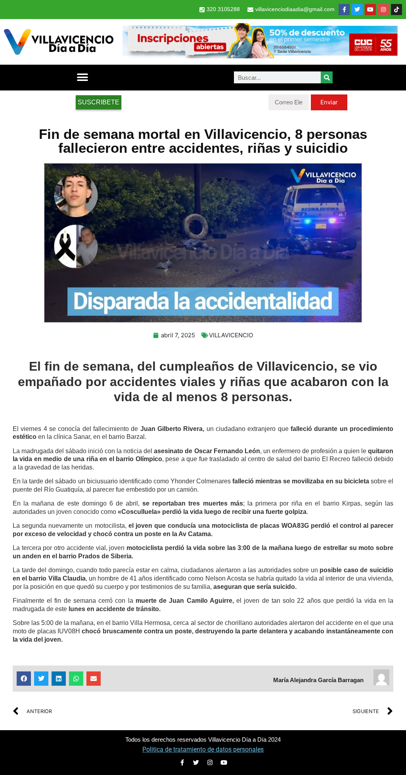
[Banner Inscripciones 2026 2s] (259, 56)
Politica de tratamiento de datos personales (203, 749)
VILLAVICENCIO (231, 335)
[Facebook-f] (344, 9)
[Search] (327, 77)
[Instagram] (383, 9)
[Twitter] (357, 9)
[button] (82, 78)
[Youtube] (370, 9)
